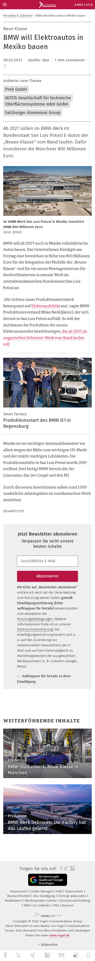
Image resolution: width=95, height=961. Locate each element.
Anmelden (83, 5)
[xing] (33, 955)
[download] (75, 955)
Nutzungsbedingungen (35, 619)
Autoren (68, 905)
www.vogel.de (60, 935)
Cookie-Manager (42, 891)
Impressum (18, 891)
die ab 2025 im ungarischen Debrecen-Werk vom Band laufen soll (45, 337)
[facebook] (6, 955)
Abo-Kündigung (44, 896)
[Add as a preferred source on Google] (47, 880)
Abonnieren (47, 576)
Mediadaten (14, 900)
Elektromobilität (45, 306)
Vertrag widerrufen (72, 896)
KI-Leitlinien (42, 905)
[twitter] (19, 955)
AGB (59, 891)
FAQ (57, 905)
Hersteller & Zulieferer (18, 15)
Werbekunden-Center (41, 900)
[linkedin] (47, 955)
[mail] (62, 955)
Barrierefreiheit (19, 896)
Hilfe (27, 905)
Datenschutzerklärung (35, 629)
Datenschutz (74, 891)
